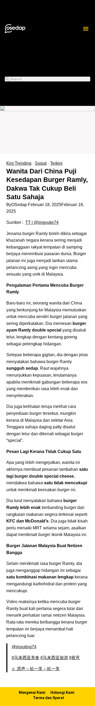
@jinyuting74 (24, 646)
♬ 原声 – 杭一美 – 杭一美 (36, 668)
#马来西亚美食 (25, 657)
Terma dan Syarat (48, 698)
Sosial (41, 163)
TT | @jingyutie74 (42, 222)
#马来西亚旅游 (54, 657)
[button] (86, 28)
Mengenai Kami (32, 692)
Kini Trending (18, 163)
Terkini (56, 163)
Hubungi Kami (62, 692)
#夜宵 (74, 657)
